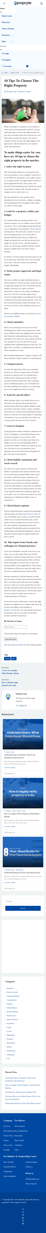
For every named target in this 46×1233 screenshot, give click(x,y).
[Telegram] (23, 1224)
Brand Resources (9, 1131)
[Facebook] (23, 1209)
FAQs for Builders (10, 1176)
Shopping (10, 1055)
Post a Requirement (21, 1131)
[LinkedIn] (23, 1218)
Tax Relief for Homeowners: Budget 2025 (20, 1092)
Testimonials (8, 1171)
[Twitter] (23, 1212)
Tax (8, 1058)
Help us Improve (31, 1184)
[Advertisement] (23, 946)
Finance (10, 1004)
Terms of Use (8, 1145)
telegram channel (17, 645)
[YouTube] (23, 1221)
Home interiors (35, 229)
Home (6, 73)
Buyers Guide (19, 1140)
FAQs (16, 1150)
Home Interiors (12, 1012)
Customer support (31, 1162)
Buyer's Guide (15, 73)
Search (23, 908)
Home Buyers (19, 870)
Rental (9, 1047)
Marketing (11, 1035)
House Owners (12, 1019)
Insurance (10, 1023)
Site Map (7, 1150)
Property (8, 811)
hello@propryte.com (32, 1179)
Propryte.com (12, 91)
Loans (9, 1031)
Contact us (28, 1167)
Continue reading (9, 767)
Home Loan (11, 1016)
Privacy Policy (8, 1136)
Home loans (19, 1136)
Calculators (18, 1145)
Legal (23, 811)
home (7, 658)
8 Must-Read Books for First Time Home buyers (22, 873)
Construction (12, 1000)
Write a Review (20, 1126)
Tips (13, 658)
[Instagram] (23, 1215)
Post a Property (9, 1162)
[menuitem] (15, 53)
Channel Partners (13, 996)
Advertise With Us (10, 1167)
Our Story (7, 1126)
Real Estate (11, 1043)
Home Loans (7, 16)
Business (10, 988)
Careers (6, 1140)
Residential (11, 1051)
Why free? (6, 22)
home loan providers (30, 514)
